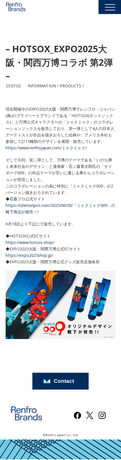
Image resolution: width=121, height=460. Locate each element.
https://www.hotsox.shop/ (30, 242)
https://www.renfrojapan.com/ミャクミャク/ (46, 147)
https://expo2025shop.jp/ (29, 255)
